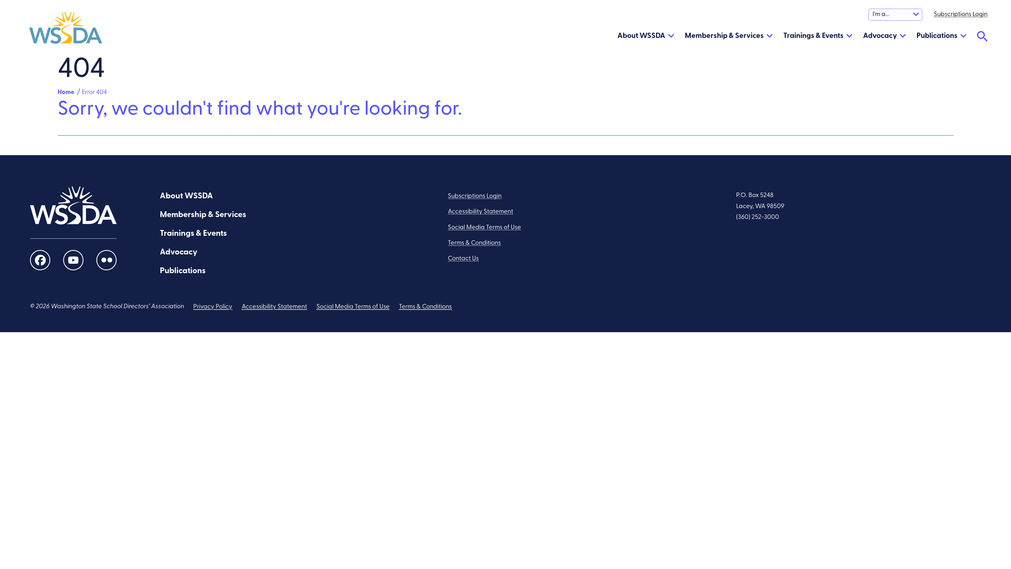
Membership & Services (724, 36)
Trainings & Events (813, 36)
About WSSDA (641, 36)
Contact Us (463, 259)
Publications (937, 36)
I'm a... (881, 14)
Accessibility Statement (480, 212)
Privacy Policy (212, 307)
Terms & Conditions (474, 243)
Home (66, 92)
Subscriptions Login (475, 196)
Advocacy (880, 36)
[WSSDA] (65, 30)
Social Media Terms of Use (484, 227)
